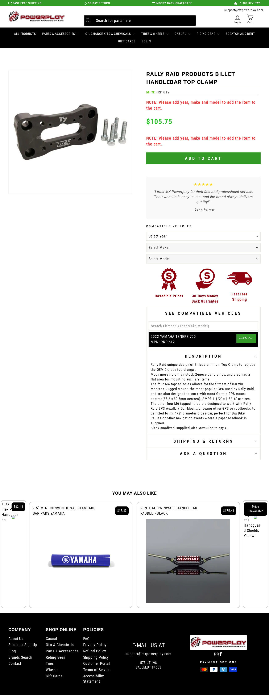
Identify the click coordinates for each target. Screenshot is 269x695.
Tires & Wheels (153, 34)
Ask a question (203, 453)
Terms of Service (97, 669)
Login (146, 41)
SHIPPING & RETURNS (203, 441)
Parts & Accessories (59, 34)
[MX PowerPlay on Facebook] (221, 654)
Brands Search (20, 657)
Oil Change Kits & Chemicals (108, 34)
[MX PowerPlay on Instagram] (216, 654)
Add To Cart (246, 338)
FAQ (86, 638)
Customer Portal (96, 663)
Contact (14, 663)
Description (203, 356)
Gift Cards (127, 41)
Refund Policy (94, 651)
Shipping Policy (96, 657)
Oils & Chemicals (60, 645)
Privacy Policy (95, 645)
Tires (50, 663)
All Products (25, 34)
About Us (15, 638)
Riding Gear (206, 34)
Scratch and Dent (240, 34)
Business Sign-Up (22, 645)
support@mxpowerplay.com (243, 10)
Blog (12, 651)
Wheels (52, 669)
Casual (181, 34)
